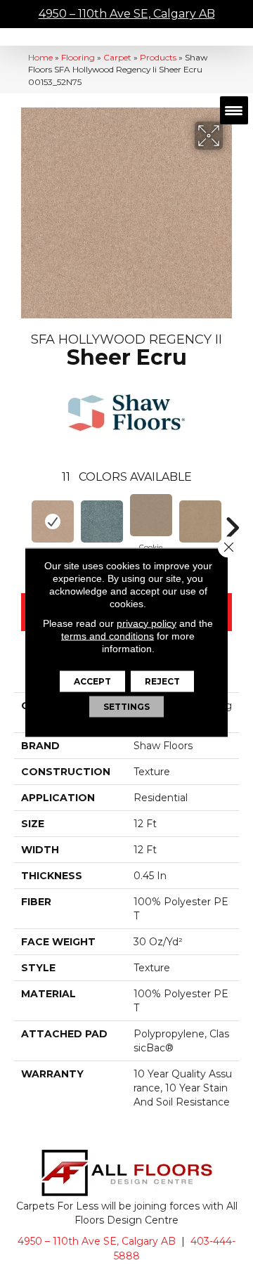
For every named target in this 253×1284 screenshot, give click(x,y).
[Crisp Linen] (200, 521)
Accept (92, 680)
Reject (162, 680)
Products (158, 57)
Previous (21, 521)
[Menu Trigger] (234, 110)
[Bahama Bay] (101, 521)
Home (40, 57)
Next (231, 521)
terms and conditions (107, 635)
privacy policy (146, 622)
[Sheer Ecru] (52, 521)
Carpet (117, 57)
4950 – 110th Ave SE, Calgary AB (127, 13)
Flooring (78, 57)
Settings (126, 706)
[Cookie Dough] (151, 515)
